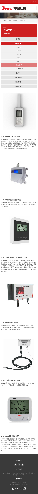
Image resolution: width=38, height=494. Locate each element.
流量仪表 (19, 58)
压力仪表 (19, 50)
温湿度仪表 (19, 65)
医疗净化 (18, 82)
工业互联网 (18, 77)
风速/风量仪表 (19, 68)
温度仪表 (19, 61)
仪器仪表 (18, 43)
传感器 (18, 39)
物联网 (18, 73)
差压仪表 (19, 47)
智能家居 (18, 86)
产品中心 (15, 20)
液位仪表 (19, 54)
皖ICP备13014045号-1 (19, 475)
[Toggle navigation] (34, 8)
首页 (10, 20)
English (34, 1)
